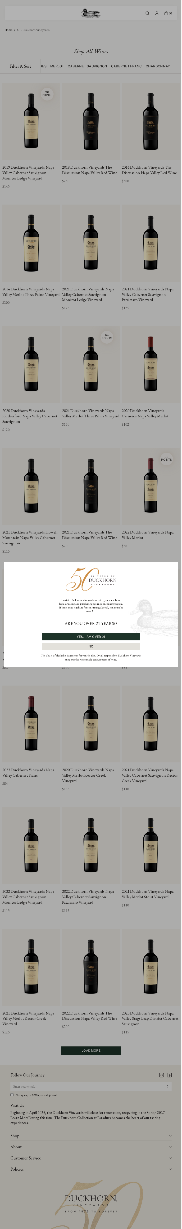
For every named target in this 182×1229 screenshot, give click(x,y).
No (91, 646)
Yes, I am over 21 (91, 637)
